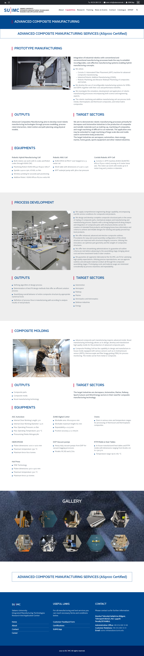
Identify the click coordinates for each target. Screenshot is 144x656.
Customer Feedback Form (64, 622)
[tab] (72, 33)
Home (14, 622)
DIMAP (130, 10)
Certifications (58, 626)
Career (15, 633)
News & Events (101, 10)
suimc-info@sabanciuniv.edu (114, 2)
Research (81, 10)
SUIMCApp (131, 2)
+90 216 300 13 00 (121, 625)
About (61, 10)
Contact (112, 10)
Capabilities (70, 10)
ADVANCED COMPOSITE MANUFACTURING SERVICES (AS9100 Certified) (72, 33)
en (138, 2)
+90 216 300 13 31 (95, 2)
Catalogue (122, 10)
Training (89, 10)
